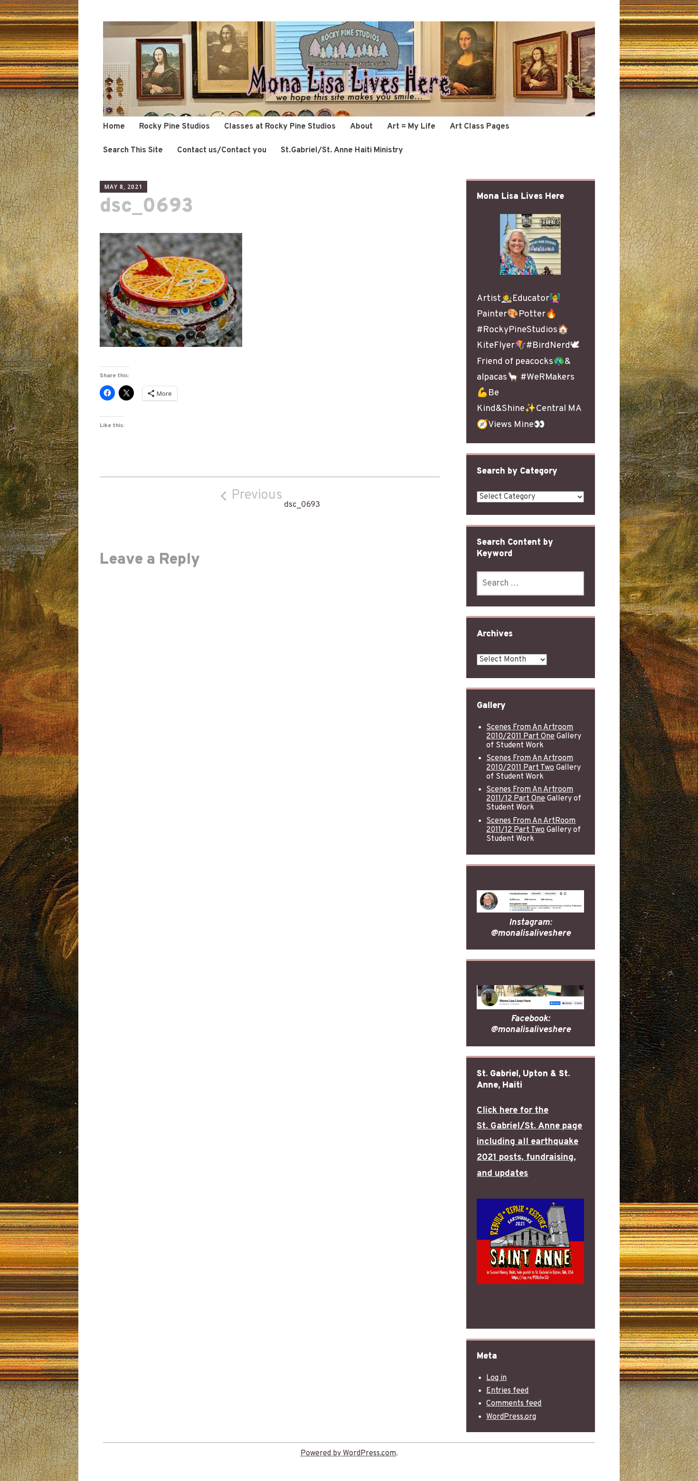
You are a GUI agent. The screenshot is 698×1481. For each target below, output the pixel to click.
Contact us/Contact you (221, 150)
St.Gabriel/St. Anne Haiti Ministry (342, 150)
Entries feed (507, 1391)
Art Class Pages (479, 126)
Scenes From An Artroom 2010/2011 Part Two (529, 763)
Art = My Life (411, 126)
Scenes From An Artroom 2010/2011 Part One (529, 732)
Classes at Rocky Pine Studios (280, 126)
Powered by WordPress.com (348, 1453)
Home (114, 126)
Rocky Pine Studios (174, 126)
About (361, 126)
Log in (496, 1378)
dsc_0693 (275, 499)
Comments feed (513, 1403)
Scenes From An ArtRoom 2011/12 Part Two (530, 825)
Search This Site (133, 150)
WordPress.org (511, 1417)
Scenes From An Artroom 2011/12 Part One (529, 794)
